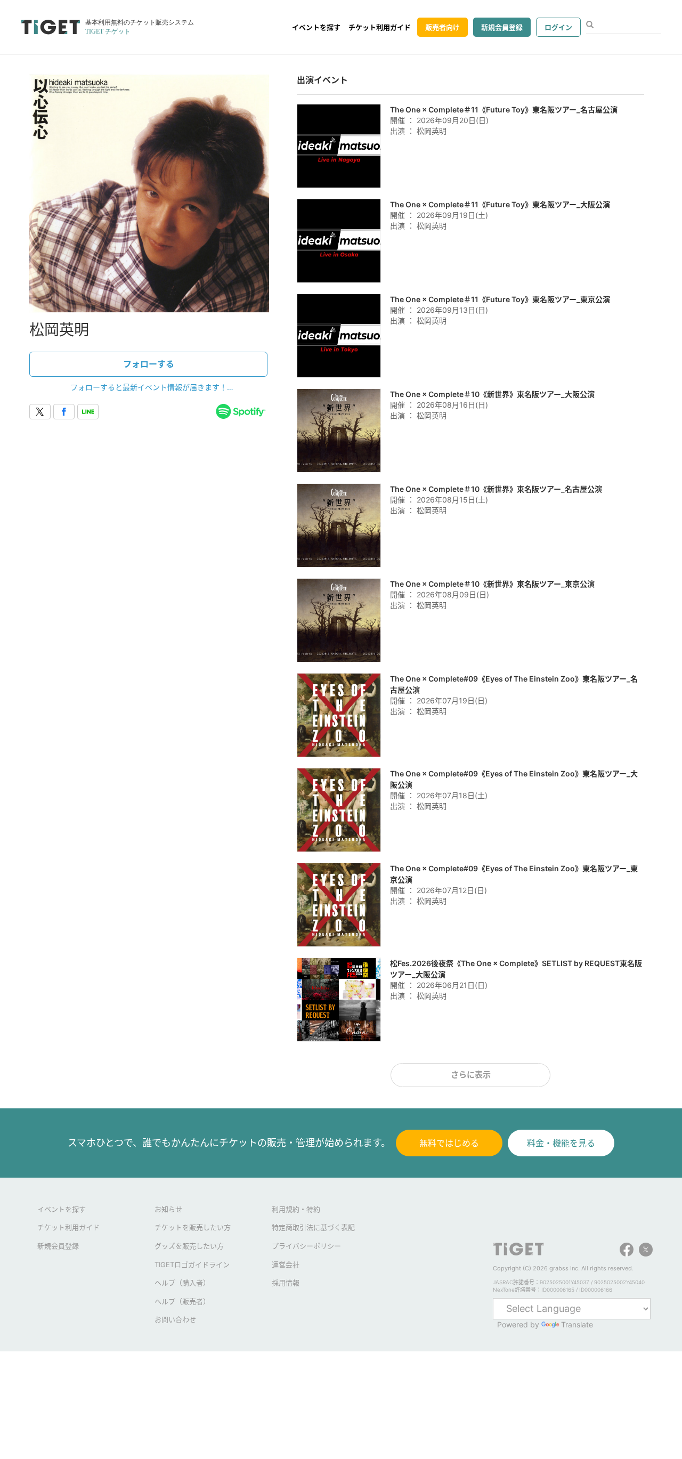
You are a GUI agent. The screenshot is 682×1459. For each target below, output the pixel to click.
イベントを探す (316, 27)
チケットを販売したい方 (193, 1227)
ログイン (558, 27)
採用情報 (285, 1282)
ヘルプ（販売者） (182, 1301)
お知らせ (168, 1209)
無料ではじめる (449, 1143)
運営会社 (285, 1264)
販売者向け (442, 27)
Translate (577, 1324)
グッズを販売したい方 (189, 1246)
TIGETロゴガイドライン (192, 1264)
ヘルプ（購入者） (182, 1282)
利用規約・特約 (296, 1209)
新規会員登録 (502, 27)
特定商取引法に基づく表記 (313, 1227)
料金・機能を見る (561, 1143)
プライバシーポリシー (306, 1246)
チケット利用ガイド (379, 27)
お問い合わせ (175, 1319)
